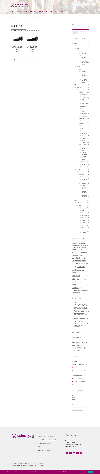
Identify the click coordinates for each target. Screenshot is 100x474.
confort (75, 270)
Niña (83, 225)
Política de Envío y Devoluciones (73, 444)
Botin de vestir (82, 250)
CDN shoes (82, 106)
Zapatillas (84, 116)
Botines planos (84, 100)
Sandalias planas (84, 180)
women (75, 287)
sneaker (77, 282)
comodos (81, 266)
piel (73, 278)
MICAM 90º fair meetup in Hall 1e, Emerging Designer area (81, 319)
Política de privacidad (16, 465)
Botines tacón (85, 103)
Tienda (31, 11)
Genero (17, 17)
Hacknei (82, 174)
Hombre (77, 45)
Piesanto (34, 17)
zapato (79, 290)
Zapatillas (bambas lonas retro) (85, 62)
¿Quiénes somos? (20, 11)
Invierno (26, 17)
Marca (30, 17)
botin (74, 250)
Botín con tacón (82, 258)
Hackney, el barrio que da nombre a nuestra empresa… (81, 324)
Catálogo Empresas (42, 11)
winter (81, 284)
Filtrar (74, 32)
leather (81, 275)
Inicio (12, 11)
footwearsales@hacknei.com (79, 375)
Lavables (84, 222)
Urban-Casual (85, 230)
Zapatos (84, 232)
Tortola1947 (83, 71)
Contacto (62, 11)
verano (78, 284)
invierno (76, 275)
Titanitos (74, 284)
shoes (74, 282)
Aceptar (90, 471)
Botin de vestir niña (76, 252)
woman (86, 284)
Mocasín (84, 138)
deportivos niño (81, 272)
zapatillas (74, 290)
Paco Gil (82, 118)
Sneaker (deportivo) (84, 153)
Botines (84, 167)
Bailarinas (84, 126)
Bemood (82, 92)
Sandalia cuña (85, 176)
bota (84, 243)
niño (86, 276)
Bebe (83, 210)
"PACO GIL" (74, 243)
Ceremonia (84, 215)
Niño (76, 200)
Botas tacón (85, 97)
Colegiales (84, 217)
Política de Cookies (70, 442)
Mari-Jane (84, 135)
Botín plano (76, 263)
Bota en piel (77, 247)
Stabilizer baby (82, 281)
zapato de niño (77, 292)
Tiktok (73, 399)
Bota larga (83, 247)
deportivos (75, 273)
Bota (83, 108)
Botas (83, 164)
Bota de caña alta (79, 245)
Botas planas (85, 94)
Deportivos (84, 113)
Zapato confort (84, 141)
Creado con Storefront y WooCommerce (33, 465)
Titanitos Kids (83, 207)
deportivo (81, 270)
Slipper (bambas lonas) (84, 57)
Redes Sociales (53, 11)
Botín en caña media (79, 261)
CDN (76, 267)
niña (84, 276)
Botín (83, 111)
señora (84, 279)
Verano (78, 66)
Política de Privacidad (70, 446)
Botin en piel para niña (79, 255)
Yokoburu (82, 162)
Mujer (22, 17)
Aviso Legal (68, 440)
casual (83, 263)
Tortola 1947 (83, 53)
